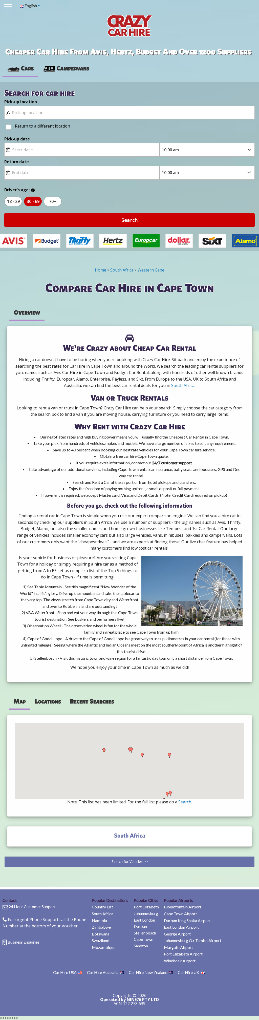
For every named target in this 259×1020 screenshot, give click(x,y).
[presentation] (66, 68)
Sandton (141, 945)
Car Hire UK (188, 972)
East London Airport (181, 927)
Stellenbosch (145, 932)
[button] (103, 750)
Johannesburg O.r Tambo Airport (192, 940)
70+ (52, 201)
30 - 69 (33, 201)
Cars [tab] (27, 68)
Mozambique (103, 947)
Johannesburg (146, 913)
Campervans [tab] (73, 68)
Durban (140, 926)
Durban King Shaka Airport (187, 920)
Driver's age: (17, 190)
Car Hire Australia (102, 972)
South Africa (102, 913)
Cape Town (143, 939)
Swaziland (100, 940)
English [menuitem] (30, 5)
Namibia (99, 920)
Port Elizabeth (146, 906)
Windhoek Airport (180, 960)
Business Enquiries (23, 942)
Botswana (100, 933)
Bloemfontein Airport (182, 906)
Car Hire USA (65, 972)
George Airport (177, 933)
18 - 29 (13, 201)
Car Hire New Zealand (148, 972)
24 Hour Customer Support (32, 906)
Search (129, 220)
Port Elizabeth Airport (183, 953)
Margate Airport (178, 947)
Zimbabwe (101, 927)
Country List (102, 906)
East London (144, 920)
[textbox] (129, 112)
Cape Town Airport (180, 913)
